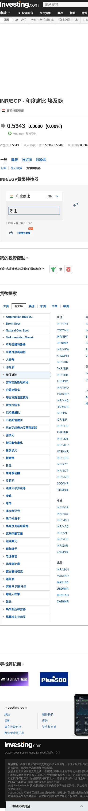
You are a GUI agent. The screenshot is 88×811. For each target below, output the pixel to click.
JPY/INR (62, 343)
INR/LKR (62, 438)
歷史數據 (16, 168)
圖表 (60, 13)
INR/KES (62, 513)
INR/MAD (63, 520)
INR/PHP (62, 426)
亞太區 (19, 306)
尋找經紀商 (10, 664)
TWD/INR (63, 394)
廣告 (45, 720)
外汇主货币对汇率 (42, 20)
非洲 (43, 306)
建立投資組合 (12, 726)
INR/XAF (62, 533)
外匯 (6, 20)
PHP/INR (62, 432)
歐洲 (66, 306)
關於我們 (47, 714)
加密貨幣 (45, 13)
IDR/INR (62, 419)
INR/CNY (63, 324)
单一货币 (21, 20)
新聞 (72, 13)
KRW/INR (63, 356)
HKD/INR (63, 407)
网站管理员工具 (14, 733)
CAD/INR (63, 601)
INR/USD (63, 582)
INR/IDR (62, 413)
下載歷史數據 (23, 233)
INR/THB (62, 375)
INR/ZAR (62, 545)
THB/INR (62, 381)
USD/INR (63, 588)
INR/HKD (63, 400)
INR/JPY (62, 336)
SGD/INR (63, 483)
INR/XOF (62, 539)
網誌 (7, 714)
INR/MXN (63, 569)
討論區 (41, 159)
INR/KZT (62, 464)
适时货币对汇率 (68, 20)
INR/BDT (62, 470)
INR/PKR (62, 362)
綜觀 (3, 168)
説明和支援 (49, 726)
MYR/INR (63, 451)
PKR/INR (62, 368)
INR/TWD (63, 387)
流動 (7, 720)
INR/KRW (63, 349)
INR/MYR (63, 445)
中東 (54, 306)
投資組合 (27, 13)
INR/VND (63, 477)
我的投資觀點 (12, 258)
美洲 (31, 306)
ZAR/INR (62, 552)
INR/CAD (63, 595)
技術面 (27, 159)
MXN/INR (63, 576)
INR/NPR (63, 458)
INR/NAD (63, 526)
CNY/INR (63, 330)
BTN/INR (62, 490)
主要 (6, 306)
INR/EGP (62, 507)
